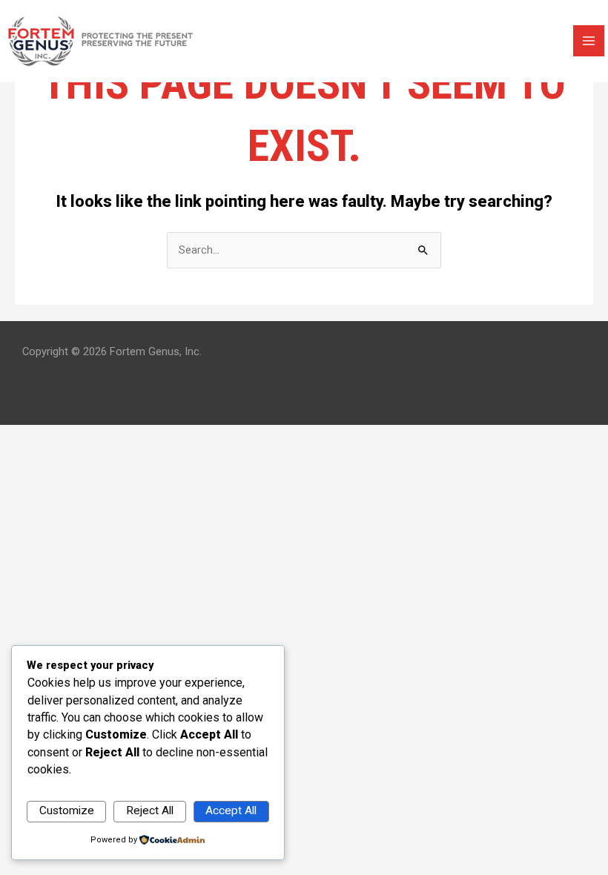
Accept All (231, 810)
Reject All (150, 810)
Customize (66, 810)
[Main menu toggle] (588, 40)
